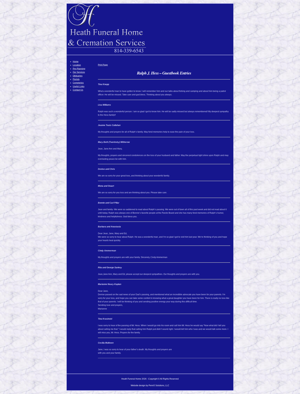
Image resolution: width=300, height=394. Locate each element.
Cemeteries (78, 83)
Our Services (79, 72)
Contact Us (78, 90)
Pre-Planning (79, 68)
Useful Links (78, 86)
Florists (76, 79)
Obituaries (77, 76)
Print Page (103, 65)
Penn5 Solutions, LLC (159, 385)
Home (75, 61)
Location (77, 65)
